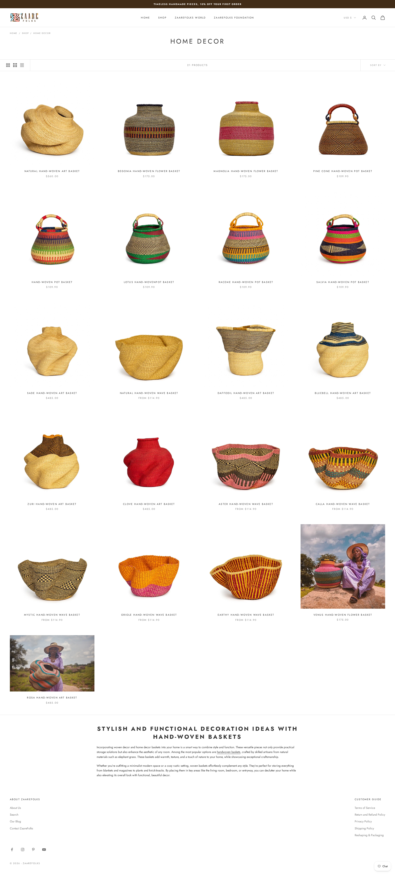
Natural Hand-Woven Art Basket (52, 171)
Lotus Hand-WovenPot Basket (149, 282)
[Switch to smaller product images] (15, 65)
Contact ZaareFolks (21, 828)
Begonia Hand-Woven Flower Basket (149, 171)
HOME (145, 18)
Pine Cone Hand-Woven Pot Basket (343, 171)
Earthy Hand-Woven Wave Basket (246, 615)
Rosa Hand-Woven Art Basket (52, 698)
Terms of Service (365, 808)
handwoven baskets (228, 752)
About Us (15, 808)
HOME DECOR (42, 33)
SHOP (162, 18)
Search (14, 815)
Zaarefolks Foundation (234, 18)
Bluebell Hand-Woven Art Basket (343, 393)
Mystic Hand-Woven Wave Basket (52, 615)
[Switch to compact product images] (22, 65)
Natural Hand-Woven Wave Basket (149, 393)
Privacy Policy (363, 821)
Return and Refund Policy (370, 815)
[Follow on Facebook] (12, 849)
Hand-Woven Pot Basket (52, 282)
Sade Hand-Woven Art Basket (52, 393)
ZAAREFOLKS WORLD (190, 18)
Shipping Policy (364, 828)
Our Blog (15, 821)
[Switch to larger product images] (8, 65)
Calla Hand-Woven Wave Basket (343, 504)
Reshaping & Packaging (369, 835)
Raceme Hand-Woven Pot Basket (246, 282)
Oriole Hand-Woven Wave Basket (149, 615)
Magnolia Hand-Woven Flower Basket (246, 171)
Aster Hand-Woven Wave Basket (246, 504)
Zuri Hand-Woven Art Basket (52, 504)
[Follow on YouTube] (44, 849)
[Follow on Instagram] (23, 849)
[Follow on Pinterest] (33, 849)
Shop (25, 33)
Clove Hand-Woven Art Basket (149, 504)
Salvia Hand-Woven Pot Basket (342, 282)
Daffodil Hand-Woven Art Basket (246, 393)
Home (13, 33)
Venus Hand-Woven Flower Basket (343, 615)
